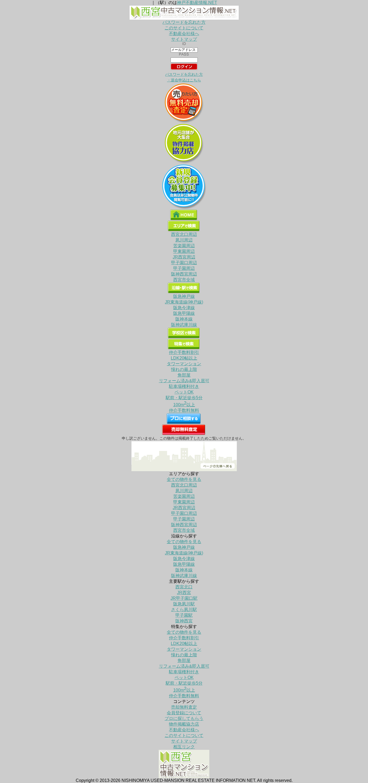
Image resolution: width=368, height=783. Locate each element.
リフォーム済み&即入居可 (184, 380)
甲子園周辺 (184, 268)
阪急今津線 (184, 307)
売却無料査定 (184, 707)
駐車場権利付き (184, 386)
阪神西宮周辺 (184, 274)
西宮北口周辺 (184, 234)
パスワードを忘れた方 (184, 22)
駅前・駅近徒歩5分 (184, 397)
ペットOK (184, 392)
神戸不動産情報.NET (197, 2)
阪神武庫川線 (184, 324)
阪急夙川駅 (184, 604)
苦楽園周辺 (184, 245)
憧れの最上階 (184, 369)
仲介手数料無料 (184, 410)
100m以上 (184, 404)
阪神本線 (184, 319)
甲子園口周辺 (184, 262)
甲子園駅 (184, 615)
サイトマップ (184, 39)
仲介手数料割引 (184, 352)
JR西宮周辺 (184, 257)
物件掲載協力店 (184, 724)
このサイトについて (184, 28)
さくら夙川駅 (184, 609)
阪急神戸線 (184, 296)
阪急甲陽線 (184, 313)
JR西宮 (184, 592)
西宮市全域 (184, 279)
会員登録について (184, 712)
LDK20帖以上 (184, 358)
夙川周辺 (184, 240)
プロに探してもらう (184, 718)
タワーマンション (184, 363)
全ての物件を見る (184, 479)
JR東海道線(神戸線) (184, 302)
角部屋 (184, 375)
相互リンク (184, 746)
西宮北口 (184, 587)
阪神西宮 (184, 621)
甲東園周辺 (184, 251)
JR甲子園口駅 (184, 598)
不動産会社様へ (184, 33)
